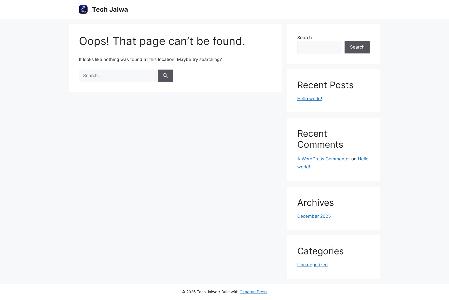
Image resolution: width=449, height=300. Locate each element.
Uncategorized (312, 264)
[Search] (165, 76)
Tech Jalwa (110, 9)
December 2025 (314, 216)
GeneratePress (253, 291)
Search (304, 37)
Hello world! (309, 98)
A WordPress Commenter (323, 158)
